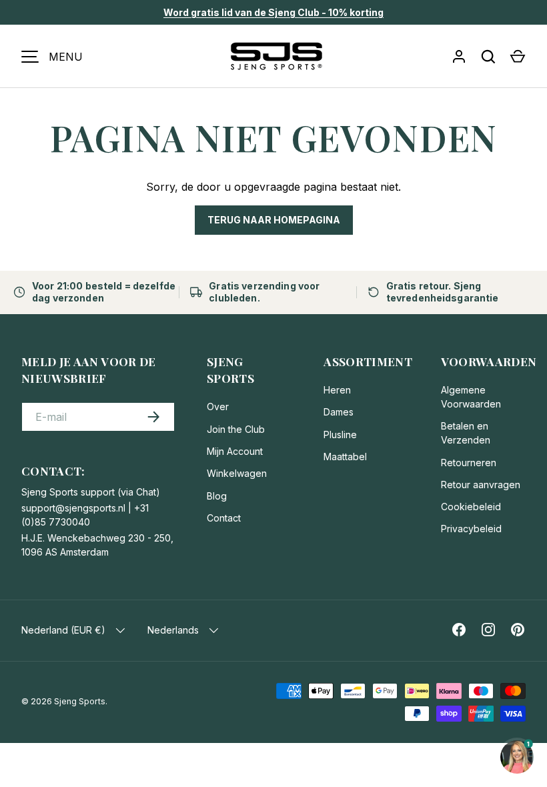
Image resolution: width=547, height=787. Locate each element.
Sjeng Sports (79, 701)
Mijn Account (235, 451)
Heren (337, 390)
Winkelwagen (237, 473)
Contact (224, 518)
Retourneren (468, 462)
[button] (517, 56)
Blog (217, 496)
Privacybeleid (471, 528)
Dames (339, 412)
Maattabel (345, 456)
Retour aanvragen (480, 484)
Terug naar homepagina (273, 219)
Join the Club (236, 429)
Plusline (340, 434)
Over (218, 406)
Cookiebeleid (471, 506)
